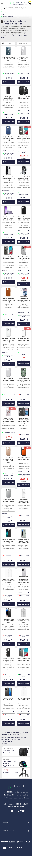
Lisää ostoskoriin (9, 82)
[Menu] (3, 2)
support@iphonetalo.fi (16, 806)
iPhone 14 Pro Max (11, 17)
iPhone (2, 17)
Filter (9, 43)
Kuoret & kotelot (24, 17)
